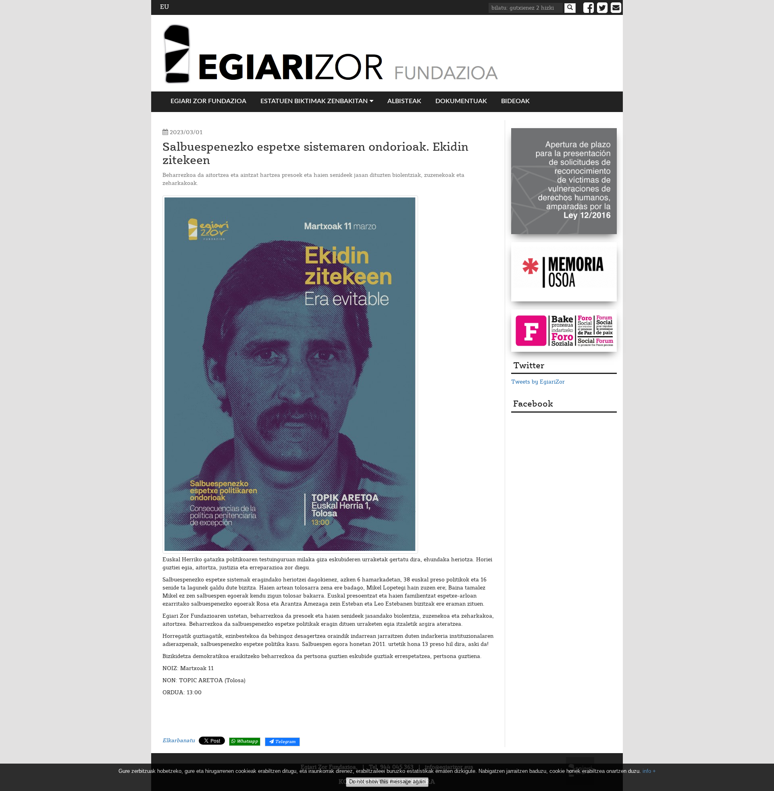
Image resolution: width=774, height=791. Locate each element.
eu (164, 7)
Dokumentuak (461, 101)
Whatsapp (246, 741)
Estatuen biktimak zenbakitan (314, 101)
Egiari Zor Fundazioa (208, 101)
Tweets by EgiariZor (538, 382)
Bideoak (515, 101)
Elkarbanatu (178, 741)
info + (649, 771)
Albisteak (404, 101)
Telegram (284, 742)
